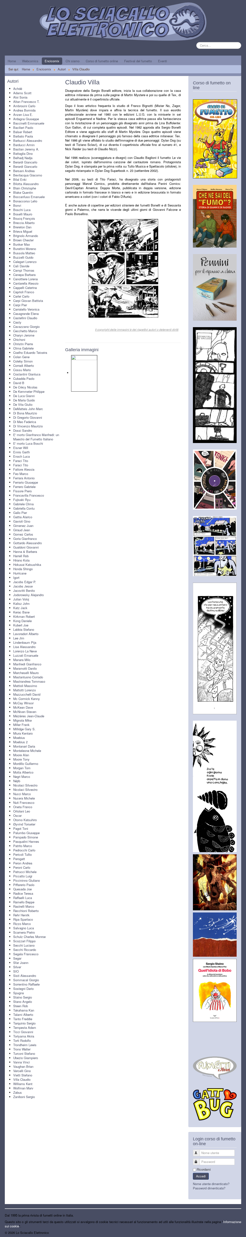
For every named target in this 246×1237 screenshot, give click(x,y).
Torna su (235, 1232)
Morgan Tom (22, 768)
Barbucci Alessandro (27, 140)
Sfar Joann (20, 962)
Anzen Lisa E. (23, 114)
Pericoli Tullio (22, 854)
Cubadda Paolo (23, 378)
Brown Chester (23, 240)
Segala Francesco (25, 954)
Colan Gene (21, 357)
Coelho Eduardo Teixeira (30, 352)
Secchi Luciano (24, 945)
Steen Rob (20, 1006)
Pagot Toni (20, 828)
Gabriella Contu (24, 508)
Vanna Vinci (21, 1062)
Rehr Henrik (21, 915)
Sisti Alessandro (24, 975)
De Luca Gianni (24, 396)
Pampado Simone (25, 837)
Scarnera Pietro (24, 932)
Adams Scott (22, 93)
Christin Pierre (23, 344)
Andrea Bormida (24, 110)
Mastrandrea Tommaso (29, 681)
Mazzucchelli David (26, 694)
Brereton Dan (22, 227)
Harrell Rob (21, 556)
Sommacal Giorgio (26, 980)
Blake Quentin (23, 192)
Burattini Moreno (24, 248)
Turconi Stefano (24, 1053)
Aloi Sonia (20, 97)
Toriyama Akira (23, 1036)
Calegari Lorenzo (25, 261)
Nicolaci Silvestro (25, 785)
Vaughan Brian (23, 1066)
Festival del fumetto (138, 61)
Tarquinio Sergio (24, 1023)
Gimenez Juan (23, 525)
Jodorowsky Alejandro (28, 595)
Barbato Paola (23, 136)
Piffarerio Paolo (23, 884)
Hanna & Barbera (25, 551)
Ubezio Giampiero (25, 1058)
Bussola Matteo (24, 253)
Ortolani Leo (21, 811)
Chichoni (19, 339)
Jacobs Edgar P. (24, 582)
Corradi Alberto (23, 365)
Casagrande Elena (26, 313)
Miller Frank (21, 724)
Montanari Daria (24, 746)
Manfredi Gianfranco (27, 664)
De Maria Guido (24, 400)
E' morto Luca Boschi (28, 443)
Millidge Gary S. (24, 729)
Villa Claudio (22, 1079)
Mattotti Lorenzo (24, 690)
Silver (17, 967)
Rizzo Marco (22, 923)
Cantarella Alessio (25, 283)
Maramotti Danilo (25, 668)
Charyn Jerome (23, 335)
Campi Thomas (23, 270)
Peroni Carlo (21, 867)
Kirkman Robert (24, 616)
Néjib (16, 781)
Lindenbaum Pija (24, 642)
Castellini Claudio (25, 318)
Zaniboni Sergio (24, 1096)
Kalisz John (21, 603)
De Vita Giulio (22, 404)
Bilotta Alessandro (26, 183)
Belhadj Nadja (22, 158)
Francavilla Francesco (28, 495)
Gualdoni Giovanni (26, 547)
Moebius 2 (20, 742)
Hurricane (19, 573)
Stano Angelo (22, 1001)
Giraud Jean (21, 530)
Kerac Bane (21, 612)
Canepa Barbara (24, 274)
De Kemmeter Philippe (28, 391)
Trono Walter (22, 1049)
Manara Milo (21, 659)
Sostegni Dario (23, 988)
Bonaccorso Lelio (25, 201)
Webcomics (30, 61)
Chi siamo (73, 61)
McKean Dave (23, 707)
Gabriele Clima (23, 504)
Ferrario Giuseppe (25, 482)
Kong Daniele (22, 620)
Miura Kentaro (23, 733)
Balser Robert (22, 132)
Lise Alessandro (24, 646)
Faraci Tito (20, 460)
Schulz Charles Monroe (29, 936)
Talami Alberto (23, 1014)
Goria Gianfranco (25, 538)
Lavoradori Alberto (25, 633)
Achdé (17, 88)
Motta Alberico (23, 772)
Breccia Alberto (24, 222)
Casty (17, 322)
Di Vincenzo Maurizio (28, 426)
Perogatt (19, 858)
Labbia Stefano (23, 629)
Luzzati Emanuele (25, 655)
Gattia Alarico (22, 517)
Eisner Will (20, 447)
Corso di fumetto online (102, 61)
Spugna (18, 993)
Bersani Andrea (24, 171)
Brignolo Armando (25, 235)
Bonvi (17, 205)
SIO (16, 971)
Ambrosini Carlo (24, 106)
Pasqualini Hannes (26, 841)
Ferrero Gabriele (24, 486)
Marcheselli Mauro (26, 672)
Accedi (201, 1176)
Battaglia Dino (23, 153)
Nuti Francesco (23, 802)
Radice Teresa (23, 893)
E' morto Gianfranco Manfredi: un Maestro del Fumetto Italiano (36, 436)
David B (18, 383)
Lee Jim (18, 638)
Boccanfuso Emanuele (29, 196)
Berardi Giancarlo (25, 162)
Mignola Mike (22, 720)
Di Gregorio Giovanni (27, 417)
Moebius (19, 737)
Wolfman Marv (23, 1088)
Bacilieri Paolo (23, 127)
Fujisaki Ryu (22, 499)
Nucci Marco (22, 794)
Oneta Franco (22, 807)
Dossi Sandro (22, 430)
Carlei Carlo (21, 296)
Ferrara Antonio (24, 478)
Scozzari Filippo (24, 941)
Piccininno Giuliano (26, 880)
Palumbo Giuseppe (26, 833)
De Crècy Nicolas (25, 387)
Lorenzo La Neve (25, 651)
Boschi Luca (22, 209)
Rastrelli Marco (23, 906)
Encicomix (52, 61)
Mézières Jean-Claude (28, 716)
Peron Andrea (22, 863)
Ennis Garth (21, 452)
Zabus (17, 1092)
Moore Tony (21, 759)
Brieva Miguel (22, 231)
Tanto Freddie (22, 1019)
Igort (16, 577)
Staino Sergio (22, 997)
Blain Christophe (24, 188)
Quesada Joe (22, 889)
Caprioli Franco (23, 292)
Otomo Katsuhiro (25, 820)
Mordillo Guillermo (25, 763)
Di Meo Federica (24, 421)
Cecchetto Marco (25, 331)
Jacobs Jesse (23, 586)
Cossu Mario (22, 370)
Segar (17, 958)
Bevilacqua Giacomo (27, 175)
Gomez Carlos (23, 534)
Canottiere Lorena (25, 279)
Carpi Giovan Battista (28, 300)
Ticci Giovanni (23, 1032)
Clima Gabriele (23, 348)
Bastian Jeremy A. (26, 149)
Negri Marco (21, 776)
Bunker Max (21, 244)
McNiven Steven (24, 711)
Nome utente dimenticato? (211, 1183)
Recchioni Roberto (26, 910)
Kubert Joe (20, 625)
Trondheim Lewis (25, 1045)
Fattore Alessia (23, 469)
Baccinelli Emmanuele (28, 123)
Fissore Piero (22, 491)
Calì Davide (21, 266)
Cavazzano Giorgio (26, 326)
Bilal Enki (19, 179)
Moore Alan (21, 755)
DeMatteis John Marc (28, 408)
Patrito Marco (22, 845)
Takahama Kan (23, 1010)
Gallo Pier (20, 512)
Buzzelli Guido (23, 257)
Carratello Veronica (26, 309)
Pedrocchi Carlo (24, 850)
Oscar (17, 815)
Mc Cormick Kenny (26, 698)
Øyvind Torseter (24, 824)
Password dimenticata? (209, 1188)
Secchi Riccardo (24, 949)
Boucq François (24, 218)
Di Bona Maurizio (25, 413)
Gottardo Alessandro (27, 543)
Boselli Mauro (22, 214)
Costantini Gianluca (26, 374)
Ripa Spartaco (23, 919)
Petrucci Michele (25, 871)
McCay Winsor (23, 703)
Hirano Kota (21, 560)
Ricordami (204, 1169)
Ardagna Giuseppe (26, 119)
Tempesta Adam (24, 1027)
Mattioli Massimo (25, 685)
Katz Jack (20, 608)
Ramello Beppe (23, 902)
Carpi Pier (20, 305)
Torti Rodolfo (22, 1040)
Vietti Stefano (22, 1075)
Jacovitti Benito (24, 590)
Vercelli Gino (22, 1070)
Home (12, 61)
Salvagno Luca (23, 928)
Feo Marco (20, 473)
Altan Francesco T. (26, 101)
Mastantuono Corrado (28, 677)
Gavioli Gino (21, 521)
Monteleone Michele (27, 750)
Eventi (162, 61)
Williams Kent (22, 1083)
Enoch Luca (21, 456)
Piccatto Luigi (22, 876)
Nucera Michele (24, 798)
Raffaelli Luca (22, 897)
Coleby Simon (23, 361)
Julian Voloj (21, 599)
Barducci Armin (24, 145)
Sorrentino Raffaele (26, 984)
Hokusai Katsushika (27, 564)
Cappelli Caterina (25, 287)
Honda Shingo (23, 569)
